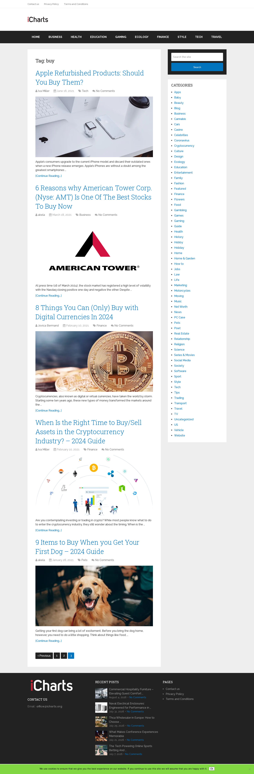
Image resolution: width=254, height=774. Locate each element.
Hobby (178, 242)
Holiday (179, 247)
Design (178, 156)
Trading (179, 398)
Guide (178, 226)
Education (98, 37)
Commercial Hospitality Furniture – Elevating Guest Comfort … (131, 691)
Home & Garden (184, 258)
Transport (180, 403)
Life (176, 280)
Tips (177, 392)
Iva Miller (43, 91)
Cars (177, 124)
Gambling (180, 210)
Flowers (179, 199)
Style (182, 37)
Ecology (141, 37)
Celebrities (181, 135)
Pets (84, 560)
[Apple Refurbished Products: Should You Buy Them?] (94, 127)
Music (178, 301)
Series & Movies (184, 355)
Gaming (120, 37)
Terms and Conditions (76, 4)
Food (177, 204)
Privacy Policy (51, 4)
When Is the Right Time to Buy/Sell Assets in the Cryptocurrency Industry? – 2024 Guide (88, 431)
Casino (178, 129)
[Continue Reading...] (48, 176)
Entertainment (183, 172)
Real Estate (181, 333)
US (176, 424)
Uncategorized (184, 419)
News (178, 312)
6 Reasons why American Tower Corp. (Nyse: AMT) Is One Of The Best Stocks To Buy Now (93, 196)
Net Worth (180, 306)
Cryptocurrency (184, 145)
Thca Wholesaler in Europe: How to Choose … (131, 719)
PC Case (179, 317)
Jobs (177, 269)
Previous (45, 655)
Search (197, 67)
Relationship (182, 339)
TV (176, 414)
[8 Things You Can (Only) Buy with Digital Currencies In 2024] (94, 361)
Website (179, 435)
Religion (179, 344)
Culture (179, 151)
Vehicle (179, 430)
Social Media (182, 360)
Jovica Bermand (48, 325)
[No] (249, 769)
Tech (199, 37)
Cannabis (180, 119)
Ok (211, 768)
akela (41, 214)
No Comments (105, 91)
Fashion (179, 183)
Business (55, 37)
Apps (177, 92)
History (178, 237)
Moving (179, 296)
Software (180, 371)
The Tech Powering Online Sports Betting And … (130, 748)
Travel (216, 37)
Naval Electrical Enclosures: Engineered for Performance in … (130, 705)
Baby (177, 97)
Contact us (33, 4)
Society (179, 365)
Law (177, 274)
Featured (180, 188)
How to (179, 263)
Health (76, 37)
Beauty (179, 103)
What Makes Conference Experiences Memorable (133, 734)
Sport (177, 376)
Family (178, 178)
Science (179, 349)
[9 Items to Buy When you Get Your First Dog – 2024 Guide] (94, 596)
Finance (163, 37)
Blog (177, 108)
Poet (177, 328)
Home (36, 37)
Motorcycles (182, 290)
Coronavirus (181, 140)
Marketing (180, 285)
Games (179, 215)
